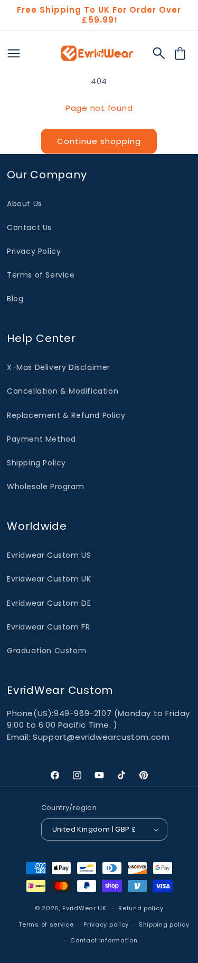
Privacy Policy (34, 251)
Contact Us (29, 227)
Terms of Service (41, 275)
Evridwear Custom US (49, 555)
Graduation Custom (46, 650)
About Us (24, 203)
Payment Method (41, 439)
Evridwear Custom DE (49, 603)
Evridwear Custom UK (49, 579)
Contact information (103, 940)
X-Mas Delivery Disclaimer (58, 367)
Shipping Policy (36, 462)
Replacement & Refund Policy (66, 415)
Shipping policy (164, 924)
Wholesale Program (45, 486)
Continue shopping (99, 141)
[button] (159, 53)
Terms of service (45, 924)
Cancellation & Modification (62, 391)
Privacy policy (106, 924)
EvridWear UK (84, 908)
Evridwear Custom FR (48, 627)
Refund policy (140, 908)
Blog (15, 298)
